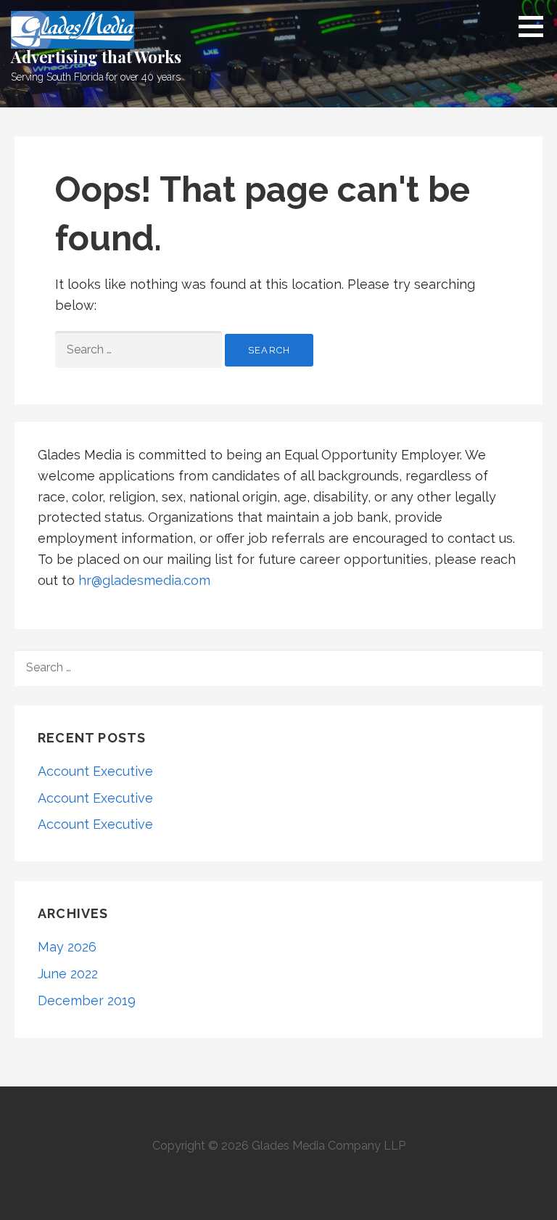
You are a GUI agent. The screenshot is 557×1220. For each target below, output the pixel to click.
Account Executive (95, 771)
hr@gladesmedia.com (144, 580)
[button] (536, 26)
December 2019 (87, 1000)
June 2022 (68, 973)
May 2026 (67, 946)
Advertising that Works (96, 56)
